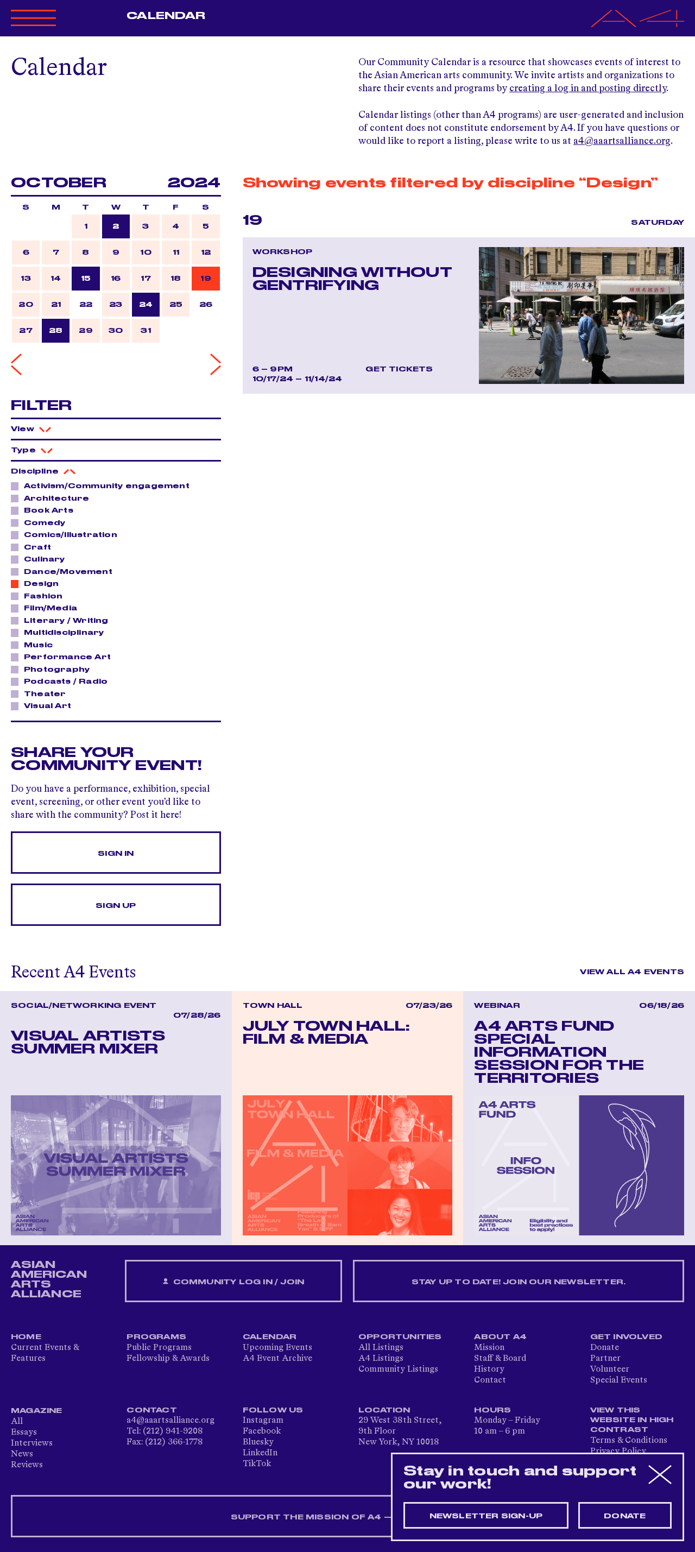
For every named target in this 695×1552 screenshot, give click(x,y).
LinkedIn (260, 1453)
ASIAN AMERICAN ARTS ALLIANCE (49, 1279)
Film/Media (50, 608)
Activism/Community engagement (106, 486)
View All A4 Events (632, 972)
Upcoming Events (277, 1347)
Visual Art (47, 706)
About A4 (500, 1337)
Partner (605, 1358)
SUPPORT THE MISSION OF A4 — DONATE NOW (348, 1517)
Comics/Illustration (70, 535)
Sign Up (116, 906)
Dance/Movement (68, 572)
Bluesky (258, 1442)
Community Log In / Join (237, 1282)
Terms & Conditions (628, 1440)
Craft (37, 547)
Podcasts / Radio (66, 681)
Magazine (36, 1411)
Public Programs (159, 1347)
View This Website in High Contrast (632, 1420)
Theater (45, 694)
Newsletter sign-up (486, 1516)
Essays (24, 1432)
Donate (604, 1347)
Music (38, 645)
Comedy (44, 523)
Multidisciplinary (64, 632)
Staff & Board (500, 1358)
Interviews (32, 1443)
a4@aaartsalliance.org (622, 141)
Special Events (618, 1380)
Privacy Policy (618, 1451)
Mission (489, 1347)
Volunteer (609, 1369)
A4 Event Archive (277, 1358)
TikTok (257, 1464)
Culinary (44, 559)
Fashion (43, 596)
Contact (490, 1380)
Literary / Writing (66, 620)
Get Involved (626, 1337)
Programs (156, 1337)
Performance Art (67, 657)
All (17, 1421)
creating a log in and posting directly (587, 88)
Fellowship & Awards (168, 1358)
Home (26, 1337)
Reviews (27, 1465)
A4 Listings (380, 1358)
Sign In (116, 853)
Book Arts (48, 510)
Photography (57, 669)
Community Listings (398, 1369)
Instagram (263, 1420)
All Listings (380, 1347)
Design (41, 584)
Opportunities (400, 1337)
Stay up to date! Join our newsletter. (519, 1282)
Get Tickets (399, 369)
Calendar (166, 16)
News (22, 1454)
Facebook (262, 1431)
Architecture (56, 498)
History (489, 1369)
